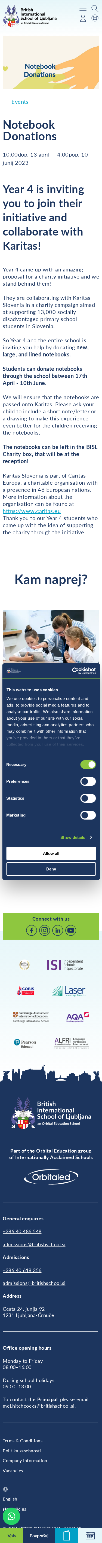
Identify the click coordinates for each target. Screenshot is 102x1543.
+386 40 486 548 (22, 1231)
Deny (51, 869)
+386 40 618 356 (22, 1270)
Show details (72, 837)
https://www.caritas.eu (32, 511)
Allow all (51, 853)
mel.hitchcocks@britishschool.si (39, 1406)
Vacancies (13, 1470)
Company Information (25, 1460)
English (10, 1498)
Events (20, 101)
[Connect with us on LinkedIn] (57, 930)
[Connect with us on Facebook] (31, 930)
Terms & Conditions (22, 1440)
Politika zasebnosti (22, 1450)
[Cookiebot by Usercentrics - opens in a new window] (73, 670)
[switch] (88, 781)
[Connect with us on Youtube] (70, 930)
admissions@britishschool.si (34, 1244)
